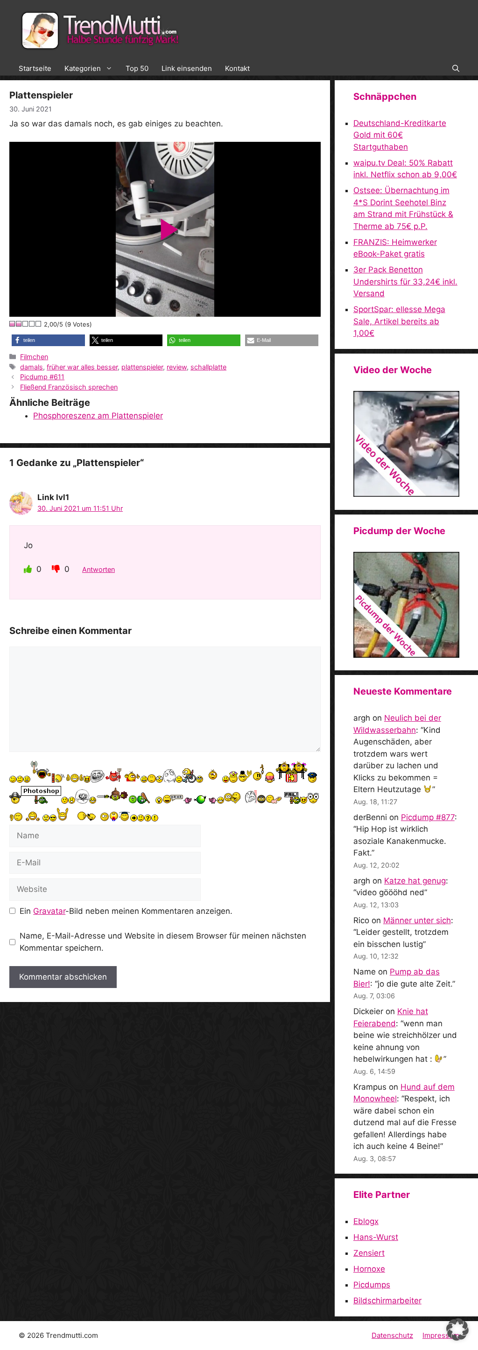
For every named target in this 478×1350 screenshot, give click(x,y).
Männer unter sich (417, 920)
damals (31, 367)
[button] (456, 69)
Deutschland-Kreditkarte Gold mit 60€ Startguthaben (399, 135)
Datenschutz (392, 1335)
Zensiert (369, 1253)
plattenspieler (142, 367)
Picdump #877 (428, 817)
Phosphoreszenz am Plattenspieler (98, 415)
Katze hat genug (415, 880)
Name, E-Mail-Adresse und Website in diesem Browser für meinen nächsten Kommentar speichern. (163, 942)
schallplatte (208, 367)
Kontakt (237, 68)
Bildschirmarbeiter (387, 1300)
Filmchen (34, 357)
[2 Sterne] (19, 324)
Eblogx (366, 1221)
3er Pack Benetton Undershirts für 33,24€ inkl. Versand (405, 281)
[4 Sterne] (32, 324)
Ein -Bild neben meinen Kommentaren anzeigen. (126, 911)
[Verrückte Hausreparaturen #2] (406, 655)
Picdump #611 (42, 377)
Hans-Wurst (375, 1237)
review (177, 367)
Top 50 (137, 68)
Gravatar (49, 911)
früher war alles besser (82, 367)
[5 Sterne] (38, 324)
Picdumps (371, 1284)
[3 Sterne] (25, 324)
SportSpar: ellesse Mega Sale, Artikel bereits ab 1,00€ (399, 321)
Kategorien (82, 68)
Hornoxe (369, 1268)
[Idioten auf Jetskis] (406, 494)
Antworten (98, 569)
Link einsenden (187, 68)
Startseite (35, 68)
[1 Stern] (12, 324)
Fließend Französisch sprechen (69, 387)
